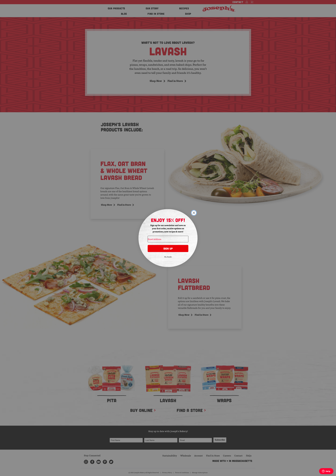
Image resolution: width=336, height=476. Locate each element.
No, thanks (168, 257)
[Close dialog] (193, 212)
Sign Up (168, 248)
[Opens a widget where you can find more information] (326, 471)
